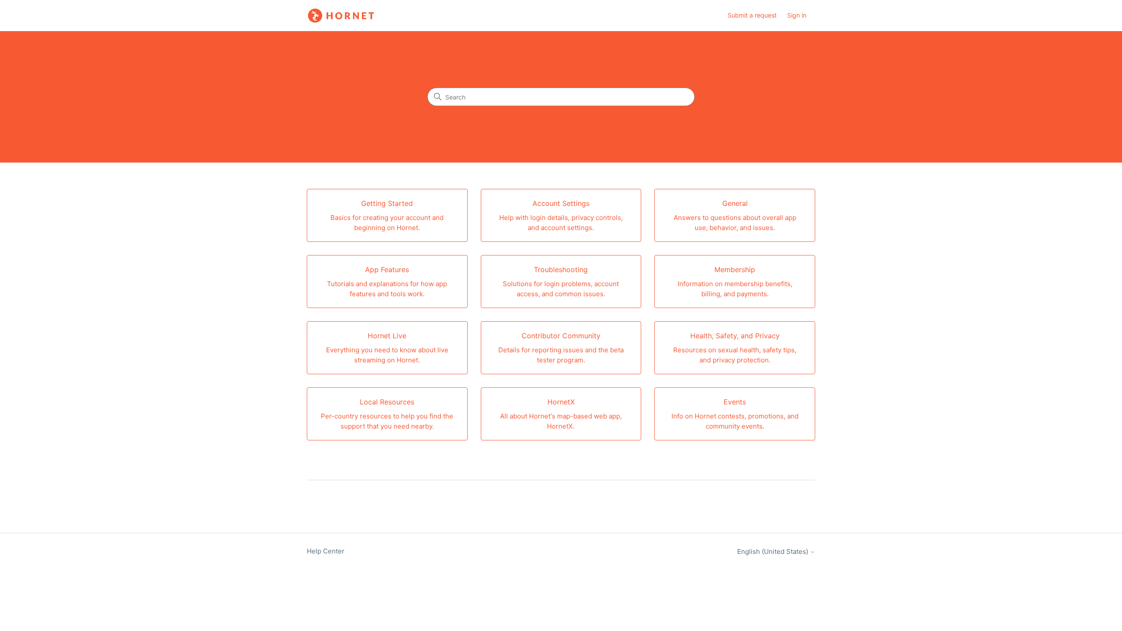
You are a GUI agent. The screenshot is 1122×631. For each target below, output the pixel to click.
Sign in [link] (796, 15)
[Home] (341, 15)
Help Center (325, 551)
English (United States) (773, 551)
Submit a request (752, 15)
